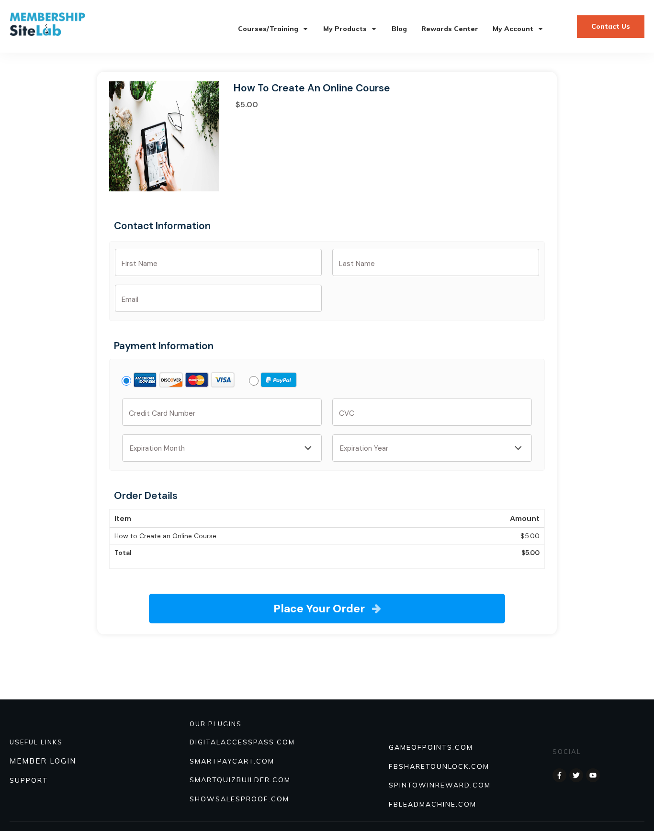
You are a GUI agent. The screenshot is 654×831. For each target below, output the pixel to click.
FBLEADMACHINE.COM (432, 804)
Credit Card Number (162, 413)
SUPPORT (29, 780)
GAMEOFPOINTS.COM (431, 747)
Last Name (357, 263)
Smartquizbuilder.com (240, 780)
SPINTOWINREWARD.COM (440, 785)
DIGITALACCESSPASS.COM (242, 742)
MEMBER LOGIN (43, 760)
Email (130, 299)
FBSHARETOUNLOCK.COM (439, 766)
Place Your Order (319, 608)
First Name (140, 263)
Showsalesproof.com (239, 799)
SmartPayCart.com (232, 761)
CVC (346, 413)
